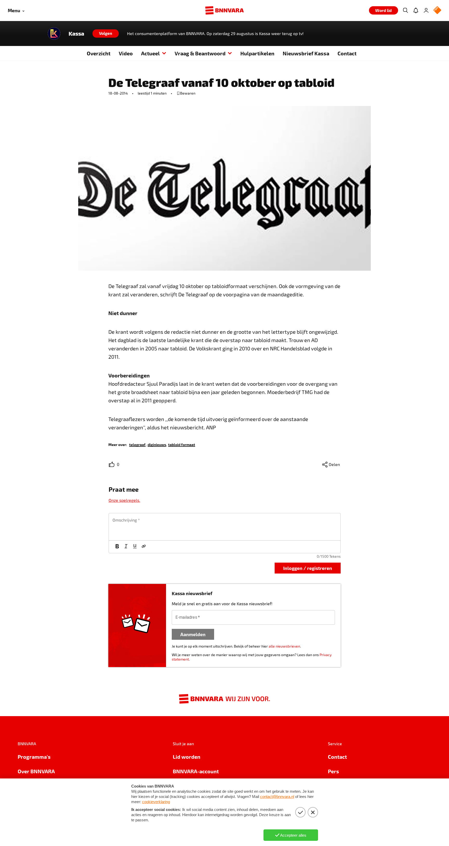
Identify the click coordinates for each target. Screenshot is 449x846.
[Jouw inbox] (416, 10)
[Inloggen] (426, 10)
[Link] (144, 547)
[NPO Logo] (437, 10)
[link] (137, 444)
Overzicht (98, 53)
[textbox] (224, 526)
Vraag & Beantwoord (200, 53)
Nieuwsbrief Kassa (306, 53)
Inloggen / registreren (307, 568)
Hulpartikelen (257, 53)
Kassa (76, 33)
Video (126, 53)
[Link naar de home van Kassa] (54, 33)
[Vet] (117, 547)
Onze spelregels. (124, 500)
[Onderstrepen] (135, 547)
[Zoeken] (405, 10)
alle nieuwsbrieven (284, 646)
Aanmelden (193, 634)
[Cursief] (126, 547)
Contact (347, 53)
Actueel (150, 53)
